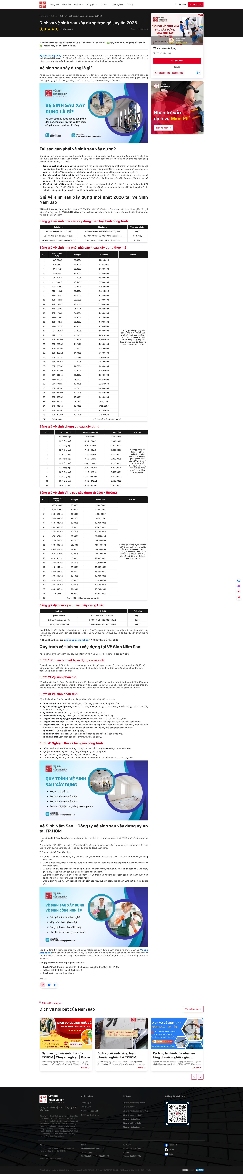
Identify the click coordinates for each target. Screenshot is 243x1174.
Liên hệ (130, 4)
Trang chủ (54, 4)
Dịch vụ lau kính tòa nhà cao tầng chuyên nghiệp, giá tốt (118, 1055)
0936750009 (177, 73)
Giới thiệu (66, 4)
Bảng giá (90, 4)
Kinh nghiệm (118, 4)
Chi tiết (84, 1068)
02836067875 (87, 1156)
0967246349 (135, 1148)
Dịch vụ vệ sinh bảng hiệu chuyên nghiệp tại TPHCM (61, 1055)
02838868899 (163, 73)
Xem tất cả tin (192, 1009)
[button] (82, 4)
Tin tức (103, 4)
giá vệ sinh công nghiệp (77, 640)
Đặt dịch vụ (178, 61)
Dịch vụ (77, 4)
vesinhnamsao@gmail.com (92, 1148)
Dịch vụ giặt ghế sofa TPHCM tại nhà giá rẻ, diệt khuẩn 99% (177, 1055)
